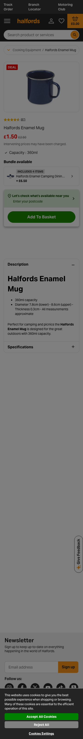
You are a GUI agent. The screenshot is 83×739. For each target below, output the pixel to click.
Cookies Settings (41, 734)
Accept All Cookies (42, 717)
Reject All (41, 725)
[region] (41, 713)
